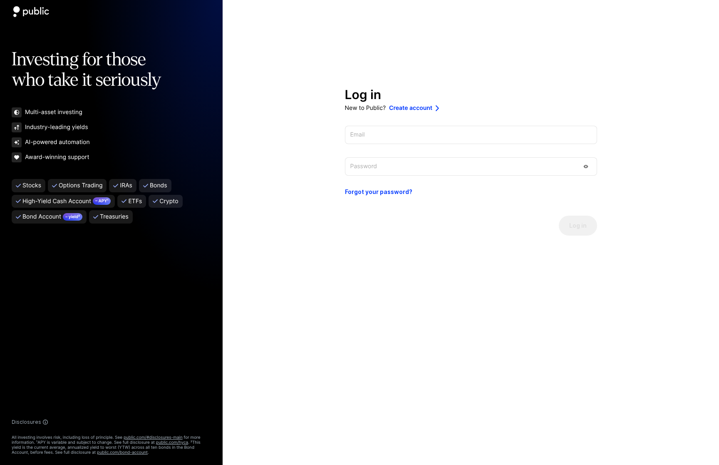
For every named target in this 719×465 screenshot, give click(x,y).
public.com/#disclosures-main (153, 437)
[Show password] (586, 166)
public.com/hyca (172, 442)
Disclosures (26, 422)
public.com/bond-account (122, 452)
